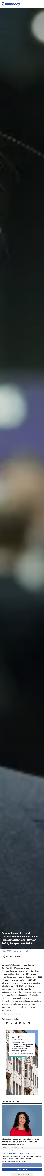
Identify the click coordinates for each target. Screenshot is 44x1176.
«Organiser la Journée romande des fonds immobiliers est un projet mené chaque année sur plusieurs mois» (20, 1142)
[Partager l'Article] (3, 956)
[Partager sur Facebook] (7, 1023)
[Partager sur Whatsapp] (24, 1023)
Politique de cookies (21, 1161)
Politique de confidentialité (8, 1161)
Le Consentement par (22, 1174)
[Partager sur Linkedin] (3, 1023)
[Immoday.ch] (11, 4)
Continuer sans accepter (8, 1150)
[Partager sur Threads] (16, 1023)
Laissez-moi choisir (22, 1165)
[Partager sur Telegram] (20, 1023)
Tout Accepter (22, 1169)
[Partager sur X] (11, 1023)
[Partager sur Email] (28, 1023)
